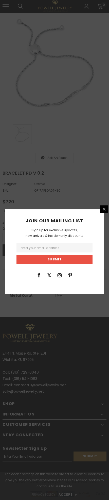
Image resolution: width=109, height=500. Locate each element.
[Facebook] (39, 275)
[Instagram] (59, 275)
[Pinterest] (70, 275)
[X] (49, 275)
